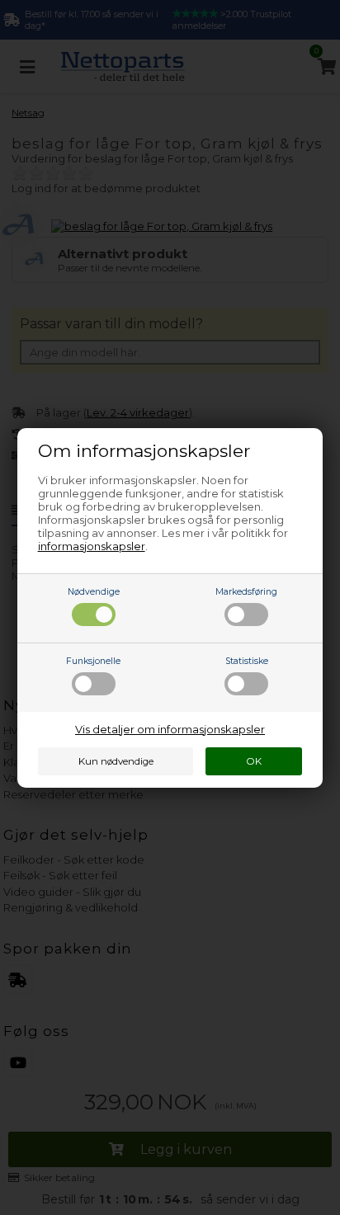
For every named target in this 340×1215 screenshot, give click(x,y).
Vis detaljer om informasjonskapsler (170, 729)
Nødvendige (94, 591)
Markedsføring (246, 591)
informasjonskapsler (91, 546)
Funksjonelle (93, 661)
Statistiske (246, 661)
